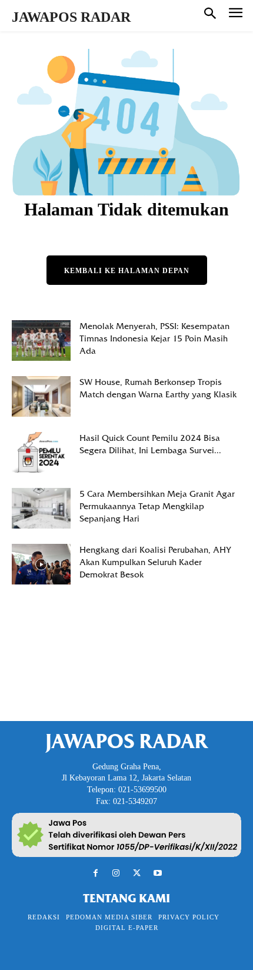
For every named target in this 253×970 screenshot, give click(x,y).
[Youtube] (157, 873)
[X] (136, 873)
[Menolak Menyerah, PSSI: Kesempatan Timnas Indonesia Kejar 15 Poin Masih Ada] (41, 340)
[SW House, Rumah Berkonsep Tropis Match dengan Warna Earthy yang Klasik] (41, 396)
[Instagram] (116, 873)
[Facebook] (95, 873)
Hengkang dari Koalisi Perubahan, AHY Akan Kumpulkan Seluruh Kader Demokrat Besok (155, 562)
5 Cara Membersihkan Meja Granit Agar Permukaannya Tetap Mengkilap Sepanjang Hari (157, 506)
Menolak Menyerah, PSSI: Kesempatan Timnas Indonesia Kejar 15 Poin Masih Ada (154, 338)
